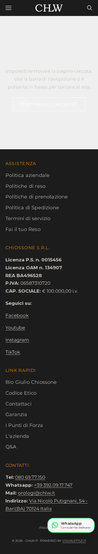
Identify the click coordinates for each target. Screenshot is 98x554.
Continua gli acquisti (49, 104)
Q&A (11, 447)
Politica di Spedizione (32, 208)
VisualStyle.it (74, 541)
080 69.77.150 (30, 477)
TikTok (12, 352)
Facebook (17, 315)
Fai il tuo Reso (23, 229)
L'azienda (17, 436)
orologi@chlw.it (36, 493)
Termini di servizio (27, 218)
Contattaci (18, 404)
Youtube (15, 327)
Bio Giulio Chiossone (31, 382)
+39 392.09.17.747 (53, 485)
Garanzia (16, 414)
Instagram (17, 340)
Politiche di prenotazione (36, 197)
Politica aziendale (27, 175)
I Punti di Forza (24, 425)
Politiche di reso (25, 186)
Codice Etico (20, 393)
